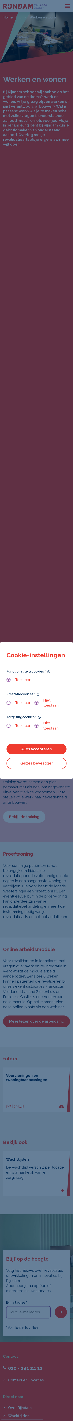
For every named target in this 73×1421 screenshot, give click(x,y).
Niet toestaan (51, 702)
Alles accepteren (36, 749)
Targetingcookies (21, 717)
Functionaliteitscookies (26, 671)
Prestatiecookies (20, 694)
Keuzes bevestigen (36, 763)
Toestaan (23, 680)
